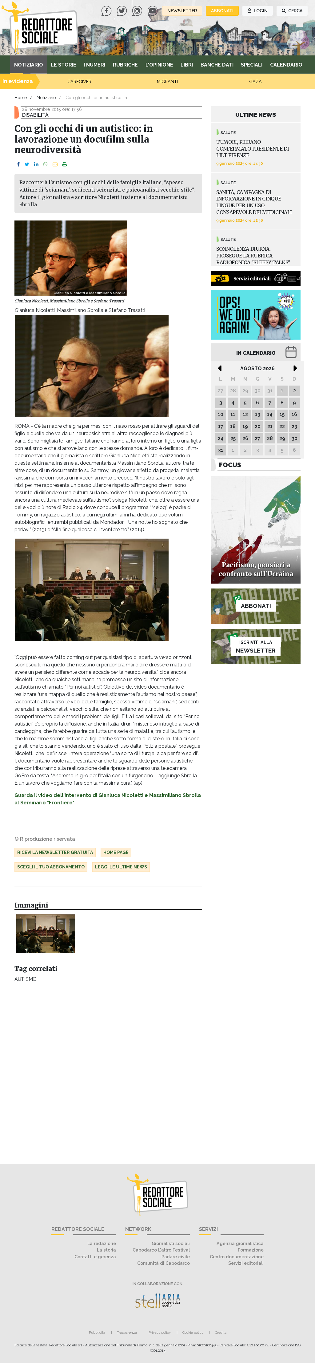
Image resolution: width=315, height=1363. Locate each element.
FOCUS (230, 465)
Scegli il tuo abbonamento (51, 866)
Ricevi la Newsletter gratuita (55, 852)
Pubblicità (97, 1332)
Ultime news (255, 114)
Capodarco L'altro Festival (161, 1249)
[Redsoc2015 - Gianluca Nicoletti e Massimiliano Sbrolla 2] (45, 933)
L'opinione (159, 65)
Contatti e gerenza (95, 1256)
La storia (106, 1249)
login (260, 10)
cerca (294, 10)
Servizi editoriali (246, 1263)
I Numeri (94, 65)
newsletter (182, 10)
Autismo (25, 979)
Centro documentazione (237, 1256)
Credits (220, 1332)
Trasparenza (127, 1332)
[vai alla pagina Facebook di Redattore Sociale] (107, 10)
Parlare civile (175, 1256)
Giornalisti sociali (171, 1243)
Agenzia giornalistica (240, 1243)
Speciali (251, 65)
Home (20, 97)
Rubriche (125, 65)
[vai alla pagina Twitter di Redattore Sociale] (122, 10)
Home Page (116, 852)
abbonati (222, 10)
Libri (187, 65)
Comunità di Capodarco (163, 1263)
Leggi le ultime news (121, 866)
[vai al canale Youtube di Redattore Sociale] (153, 10)
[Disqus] (108, 1070)
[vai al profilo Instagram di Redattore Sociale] (137, 10)
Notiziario (28, 65)
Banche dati (217, 65)
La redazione (101, 1243)
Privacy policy (160, 1332)
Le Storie (63, 65)
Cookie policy (192, 1332)
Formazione (251, 1249)
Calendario (286, 65)
